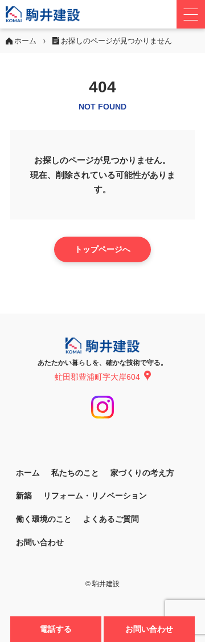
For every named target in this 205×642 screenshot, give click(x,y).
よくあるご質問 (111, 518)
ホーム (28, 472)
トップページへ (102, 249)
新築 (24, 495)
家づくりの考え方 (142, 472)
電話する (56, 628)
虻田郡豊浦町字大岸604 (97, 376)
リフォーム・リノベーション (95, 495)
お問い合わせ (149, 628)
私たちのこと (75, 472)
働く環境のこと (44, 518)
